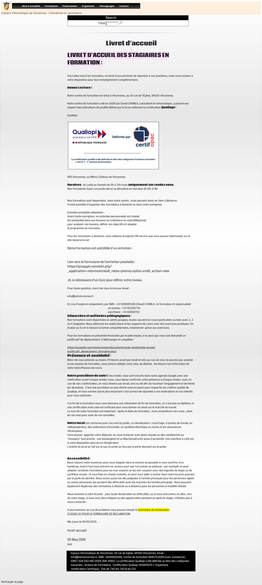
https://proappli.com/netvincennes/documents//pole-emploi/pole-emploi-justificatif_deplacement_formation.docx (111, 349)
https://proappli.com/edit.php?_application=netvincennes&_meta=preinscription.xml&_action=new (118, 268)
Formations (51, 5)
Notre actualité (31, 5)
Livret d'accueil (131, 43)
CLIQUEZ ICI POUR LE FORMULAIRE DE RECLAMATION (98, 514)
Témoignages (106, 5)
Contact (124, 5)
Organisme (88, 5)
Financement (70, 5)
